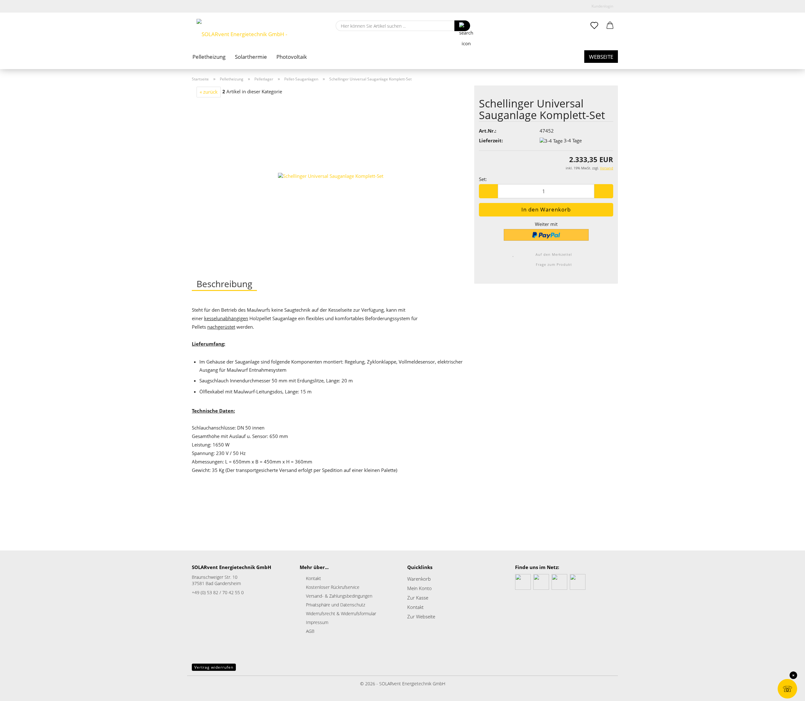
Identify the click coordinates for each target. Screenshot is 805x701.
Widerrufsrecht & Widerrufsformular (341, 613)
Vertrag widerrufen (213, 667)
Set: (483, 179)
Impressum (317, 622)
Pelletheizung (208, 56)
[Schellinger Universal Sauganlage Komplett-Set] (330, 176)
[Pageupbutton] (17, 691)
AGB (310, 631)
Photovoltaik (291, 56)
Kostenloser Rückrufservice (332, 587)
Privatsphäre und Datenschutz (335, 605)
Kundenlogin (601, 6)
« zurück (209, 92)
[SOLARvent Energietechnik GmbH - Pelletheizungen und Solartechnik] (259, 31)
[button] (610, 26)
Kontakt (313, 578)
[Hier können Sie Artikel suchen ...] (462, 25)
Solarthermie (251, 56)
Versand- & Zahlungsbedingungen (339, 596)
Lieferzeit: (491, 140)
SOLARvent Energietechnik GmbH (412, 684)
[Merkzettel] (594, 26)
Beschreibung (224, 284)
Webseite (601, 56)
